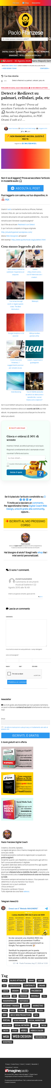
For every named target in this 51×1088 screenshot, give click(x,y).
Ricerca (40, 1010)
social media (7, 1025)
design (15, 990)
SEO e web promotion (20, 1015)
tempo (35, 1025)
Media (5, 1010)
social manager (19, 1020)
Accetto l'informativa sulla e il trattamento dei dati (25, 465)
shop (40, 552)
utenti (14, 1031)
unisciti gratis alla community (29, 508)
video (24, 1030)
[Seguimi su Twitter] (32, 143)
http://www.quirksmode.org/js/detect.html (29, 240)
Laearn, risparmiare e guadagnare (35, 361)
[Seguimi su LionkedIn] (29, 143)
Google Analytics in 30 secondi (16, 334)
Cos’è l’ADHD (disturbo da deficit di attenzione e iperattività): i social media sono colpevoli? (34, 396)
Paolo (25, 32)
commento (37, 502)
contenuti (29, 985)
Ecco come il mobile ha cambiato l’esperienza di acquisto (15, 272)
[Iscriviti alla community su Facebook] (22, 143)
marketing (38, 1005)
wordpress (7, 1042)
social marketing (36, 1020)
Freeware (23, 996)
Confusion (44, 68)
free (14, 996)
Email (3, 719)
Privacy (7, 1064)
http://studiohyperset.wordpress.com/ (16, 232)
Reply (41, 596)
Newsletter (35, 1064)
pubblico (31, 1010)
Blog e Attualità (17, 980)
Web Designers (12, 236)
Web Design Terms (9, 68)
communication (14, 986)
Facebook (36, 990)
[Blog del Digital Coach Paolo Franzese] (25, 26)
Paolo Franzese (13, 128)
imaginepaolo (9, 1001)
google (35, 996)
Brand (31, 980)
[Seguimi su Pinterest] (34, 143)
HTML (44, 996)
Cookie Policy (15, 1064)
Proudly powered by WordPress (13, 1080)
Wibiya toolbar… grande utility (35, 334)
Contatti (28, 1064)
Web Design (24, 88)
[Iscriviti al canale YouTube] (26, 143)
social (6, 1020)
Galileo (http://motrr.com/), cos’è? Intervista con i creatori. (34, 273)
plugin (21, 1010)
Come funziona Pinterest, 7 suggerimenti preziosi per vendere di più (15, 364)
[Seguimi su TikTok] (27, 143)
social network (22, 1025)
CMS (4, 986)
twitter (5, 1031)
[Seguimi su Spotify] (31, 143)
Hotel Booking (16, 392)
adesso (26, 891)
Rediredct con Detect (26, 224)
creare (42, 985)
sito (36, 1015)
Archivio (16, 1067)
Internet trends (11, 1005)
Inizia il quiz (16, 472)
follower (6, 996)
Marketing (21, 52)
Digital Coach (8, 52)
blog (4, 980)
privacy (29, 464)
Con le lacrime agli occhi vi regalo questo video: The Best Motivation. (15, 305)
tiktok (43, 1025)
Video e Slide (37, 1030)
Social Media (33, 52)
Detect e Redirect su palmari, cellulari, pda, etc (28, 80)
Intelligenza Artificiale (30, 55)
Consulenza (8, 1067)
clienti (40, 980)
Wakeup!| (35, 301)
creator (5, 991)
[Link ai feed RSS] (35, 143)
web (9, 209)
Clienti (22, 1064)
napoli (13, 1010)
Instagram (23, 1001)
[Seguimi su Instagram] (24, 143)
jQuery (26, 1006)
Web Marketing (40, 1037)
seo (5, 1015)
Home (6, 65)
